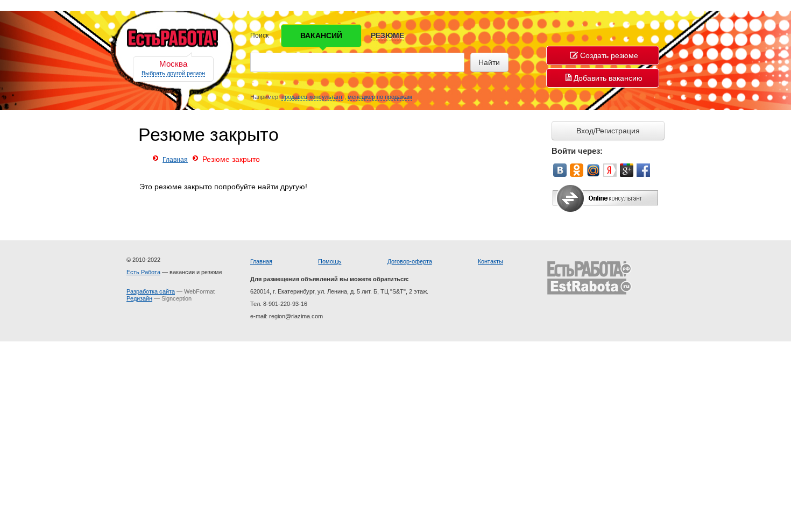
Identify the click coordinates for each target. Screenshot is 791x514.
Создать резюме (609, 55)
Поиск (259, 35)
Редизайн (139, 298)
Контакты (490, 261)
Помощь (329, 261)
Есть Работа (143, 272)
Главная (175, 159)
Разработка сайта (150, 291)
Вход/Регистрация (608, 130)
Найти (489, 62)
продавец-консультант (312, 97)
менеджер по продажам (380, 97)
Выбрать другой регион (173, 73)
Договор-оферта (409, 261)
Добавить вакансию (608, 78)
